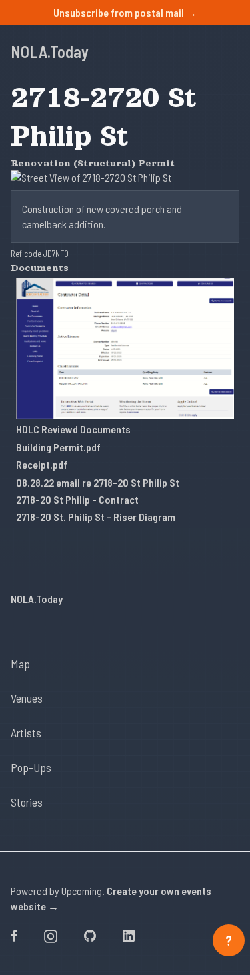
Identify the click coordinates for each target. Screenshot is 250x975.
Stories (27, 802)
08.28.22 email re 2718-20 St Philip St (97, 482)
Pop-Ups (31, 767)
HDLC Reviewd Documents (73, 429)
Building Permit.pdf (58, 447)
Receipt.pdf (41, 464)
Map (20, 663)
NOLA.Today (50, 51)
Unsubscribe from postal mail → (125, 12)
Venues (27, 698)
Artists (26, 732)
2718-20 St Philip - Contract (77, 499)
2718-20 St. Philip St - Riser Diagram (95, 516)
